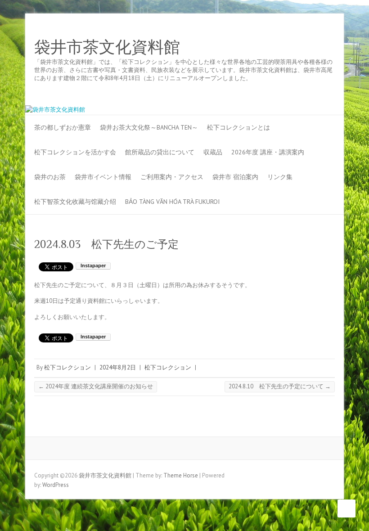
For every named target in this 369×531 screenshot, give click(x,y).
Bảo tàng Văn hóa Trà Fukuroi (172, 202)
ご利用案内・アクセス (171, 177)
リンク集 (279, 177)
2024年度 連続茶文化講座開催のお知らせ (95, 386)
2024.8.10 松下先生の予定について (280, 386)
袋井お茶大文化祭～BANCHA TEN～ (149, 127)
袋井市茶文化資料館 (107, 47)
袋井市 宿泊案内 (235, 177)
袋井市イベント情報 (103, 177)
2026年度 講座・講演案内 (267, 152)
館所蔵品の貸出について (159, 152)
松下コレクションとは (238, 127)
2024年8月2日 (117, 367)
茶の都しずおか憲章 (62, 127)
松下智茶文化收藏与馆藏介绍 (75, 202)
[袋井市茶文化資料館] (55, 109)
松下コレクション (67, 367)
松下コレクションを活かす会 (75, 152)
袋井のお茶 (50, 177)
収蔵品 (212, 152)
